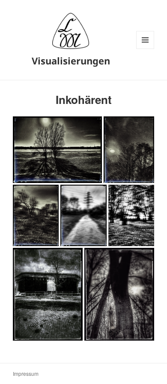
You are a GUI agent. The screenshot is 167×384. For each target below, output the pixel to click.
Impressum (26, 373)
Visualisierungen (71, 60)
